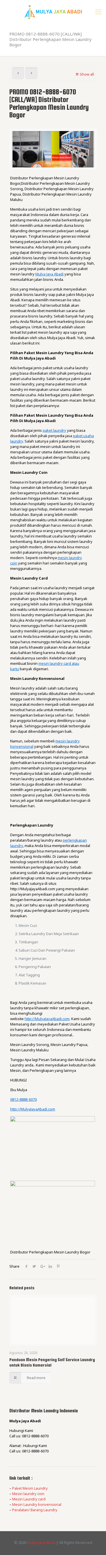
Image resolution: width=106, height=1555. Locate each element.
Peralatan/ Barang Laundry (34, 1509)
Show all (87, 74)
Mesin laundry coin (28, 1493)
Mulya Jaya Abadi (41, 1542)
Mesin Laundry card (29, 1499)
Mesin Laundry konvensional (36, 1504)
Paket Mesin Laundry (30, 1488)
